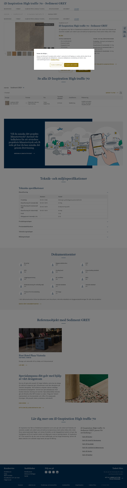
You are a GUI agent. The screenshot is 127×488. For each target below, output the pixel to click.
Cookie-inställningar (56, 64)
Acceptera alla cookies (71, 64)
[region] (64, 59)
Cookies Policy (55, 59)
